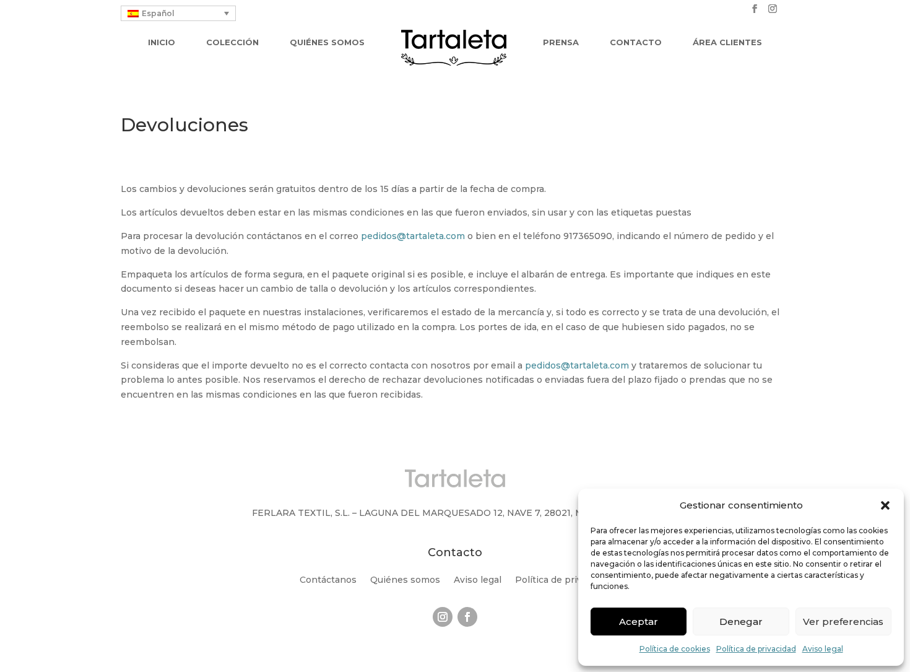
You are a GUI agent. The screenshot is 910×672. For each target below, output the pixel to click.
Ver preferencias (843, 621)
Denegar (741, 621)
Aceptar (638, 621)
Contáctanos (328, 580)
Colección (232, 42)
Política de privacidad (756, 648)
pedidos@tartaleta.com (413, 236)
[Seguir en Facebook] (467, 617)
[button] (885, 505)
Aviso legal (822, 648)
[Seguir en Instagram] (443, 617)
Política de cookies (674, 648)
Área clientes (727, 42)
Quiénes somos (327, 42)
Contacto (636, 42)
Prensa (561, 42)
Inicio (161, 42)
